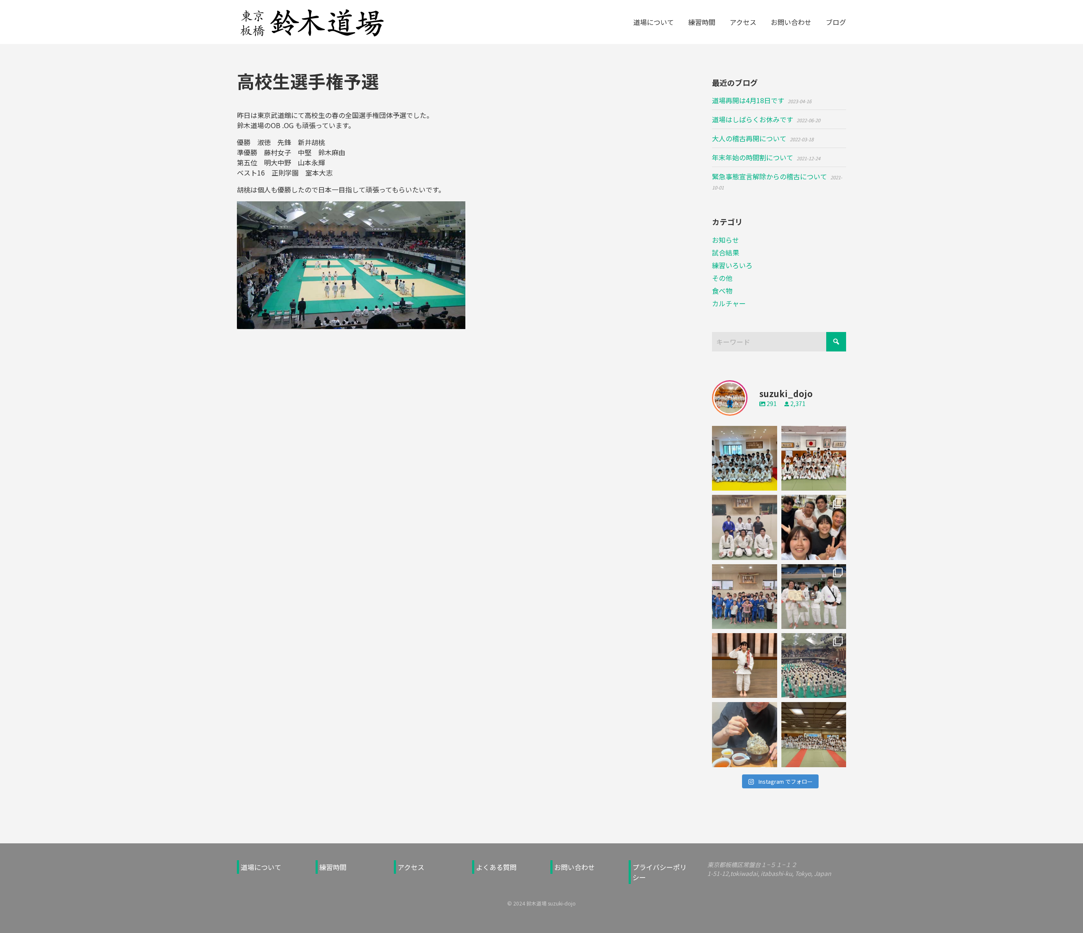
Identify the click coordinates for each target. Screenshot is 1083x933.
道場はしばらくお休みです (752, 119)
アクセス (411, 867)
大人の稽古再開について (749, 138)
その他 (722, 278)
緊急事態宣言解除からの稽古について (769, 176)
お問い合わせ (574, 867)
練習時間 (332, 867)
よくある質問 (496, 867)
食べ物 (722, 290)
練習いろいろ (732, 265)
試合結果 (725, 252)
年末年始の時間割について (752, 157)
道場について (261, 867)
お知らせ (725, 240)
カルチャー (729, 303)
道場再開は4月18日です (748, 100)
